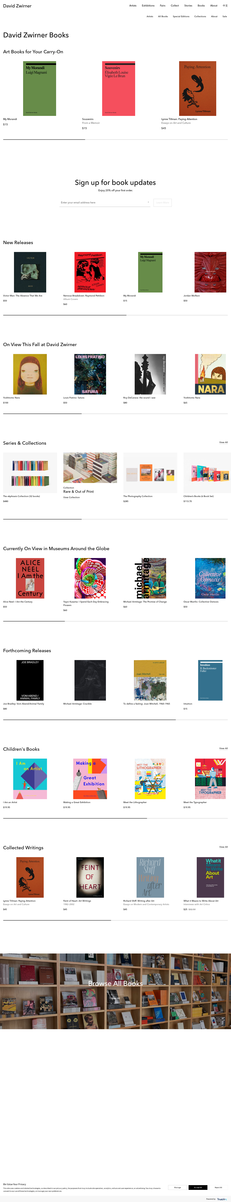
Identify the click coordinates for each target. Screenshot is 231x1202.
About (214, 16)
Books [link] (201, 6)
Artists (150, 16)
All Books (163, 16)
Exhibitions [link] (148, 6)
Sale (225, 16)
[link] (39, 88)
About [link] (213, 6)
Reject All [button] (218, 1187)
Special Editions (181, 16)
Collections (200, 16)
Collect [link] (175, 6)
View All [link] (223, 442)
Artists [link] (132, 6)
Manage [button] (177, 1187)
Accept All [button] (198, 1187)
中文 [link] (225, 6)
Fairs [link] (162, 6)
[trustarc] (222, 1199)
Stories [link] (188, 6)
